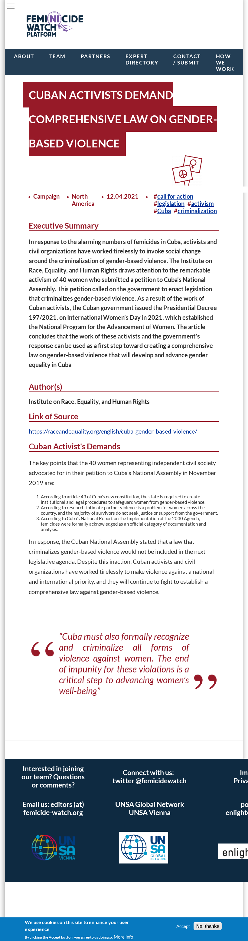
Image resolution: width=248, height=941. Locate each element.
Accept (183, 926)
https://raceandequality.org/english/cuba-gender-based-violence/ (113, 431)
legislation (170, 203)
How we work (225, 62)
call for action (175, 196)
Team (57, 56)
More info (123, 936)
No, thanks (207, 926)
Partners (95, 56)
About (24, 56)
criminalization (197, 210)
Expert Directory (142, 59)
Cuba (164, 210)
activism (202, 203)
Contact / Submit (187, 59)
